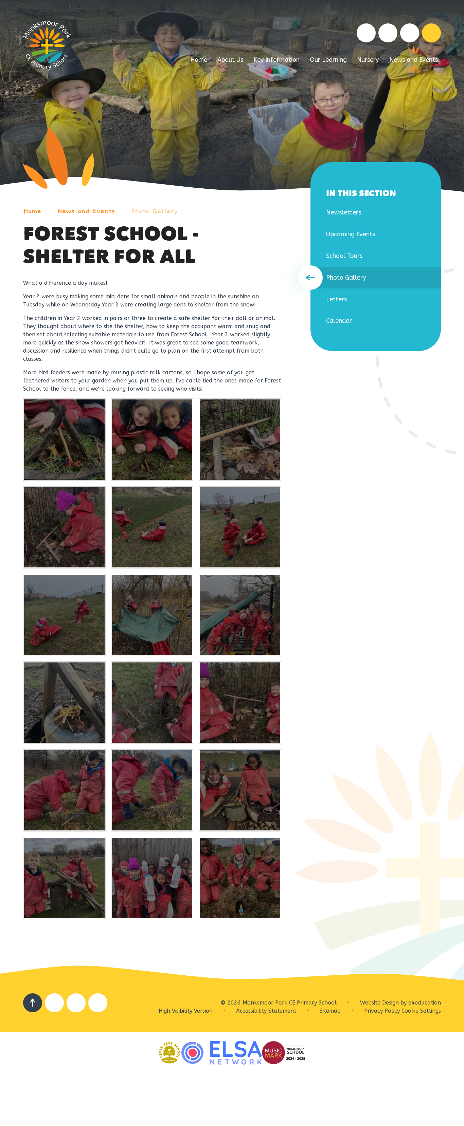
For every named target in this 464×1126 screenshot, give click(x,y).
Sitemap (330, 1011)
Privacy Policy (382, 1011)
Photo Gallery (154, 211)
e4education (424, 1002)
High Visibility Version (186, 1011)
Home (32, 211)
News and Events (86, 211)
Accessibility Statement (266, 1011)
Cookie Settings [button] (421, 1011)
